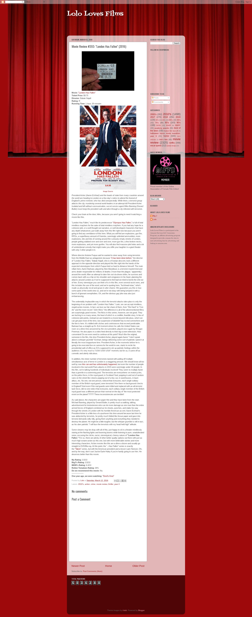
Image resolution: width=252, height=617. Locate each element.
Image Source (108, 191)
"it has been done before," (122, 258)
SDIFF (177, 125)
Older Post (138, 566)
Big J (155, 216)
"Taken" (78, 449)
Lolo (154, 219)
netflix (172, 143)
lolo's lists (163, 140)
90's (178, 122)
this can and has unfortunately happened (99, 364)
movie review (101, 484)
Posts (156, 98)
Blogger (141, 610)
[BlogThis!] (117, 480)
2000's (153, 114)
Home (108, 566)
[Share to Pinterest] (125, 480)
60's (178, 120)
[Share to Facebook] (122, 480)
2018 (165, 117)
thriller (110, 484)
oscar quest (155, 145)
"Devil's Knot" (108, 476)
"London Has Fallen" (87, 93)
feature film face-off (171, 131)
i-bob (125, 610)
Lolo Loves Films (95, 14)
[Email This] (115, 480)
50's (170, 120)
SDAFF (168, 125)
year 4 (117, 484)
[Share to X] (120, 480)
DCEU (158, 125)
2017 (152, 117)
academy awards (161, 128)
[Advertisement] (117, 29)
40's (163, 120)
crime (93, 484)
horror (166, 136)
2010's (81, 484)
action (87, 484)
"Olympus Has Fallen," (122, 223)
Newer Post (78, 566)
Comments (158, 102)
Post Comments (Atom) (92, 571)
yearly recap (171, 146)
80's (167, 122)
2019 (178, 117)
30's (157, 120)
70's (157, 123)
